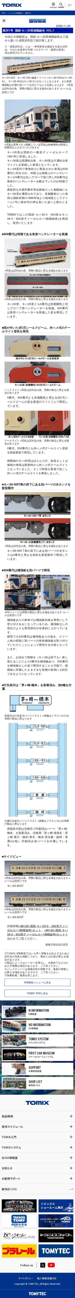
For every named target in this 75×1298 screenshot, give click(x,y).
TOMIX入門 (9, 1137)
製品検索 (7, 1116)
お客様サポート (11, 1178)
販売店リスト (9, 1189)
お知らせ (7, 1168)
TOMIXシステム (11, 1147)
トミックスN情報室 (15, 13)
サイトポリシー (25, 1278)
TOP (3, 13)
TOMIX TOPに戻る (37, 993)
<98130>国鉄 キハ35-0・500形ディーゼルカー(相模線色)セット (37, 932)
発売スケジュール (12, 1126)
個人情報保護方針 (47, 1278)
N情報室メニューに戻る (37, 982)
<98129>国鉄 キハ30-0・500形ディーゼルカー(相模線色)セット (37, 928)
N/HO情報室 (10, 1158)
